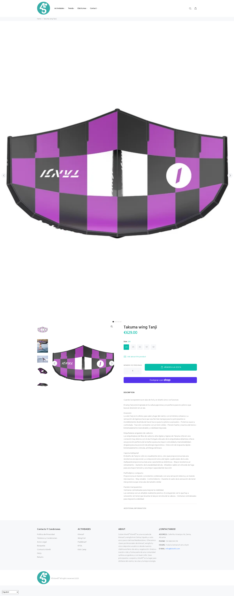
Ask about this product (136, 356)
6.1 (153, 347)
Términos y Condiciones (47, 538)
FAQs (39, 553)
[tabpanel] (117, 174)
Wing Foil (81, 538)
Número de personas (133, 365)
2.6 (126, 347)
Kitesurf (81, 534)
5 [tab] (120, 321)
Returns (40, 557)
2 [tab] (115, 321)
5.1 (147, 347)
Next (230, 175)
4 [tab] (119, 321)
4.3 (140, 347)
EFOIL (80, 545)
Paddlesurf (82, 542)
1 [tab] (113, 321)
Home (39, 19)
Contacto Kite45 (44, 549)
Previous (3, 175)
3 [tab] (117, 321)
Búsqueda (41, 545)
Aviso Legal (42, 542)
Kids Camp (82, 549)
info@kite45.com (173, 548)
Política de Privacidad (46, 534)
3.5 (133, 347)
